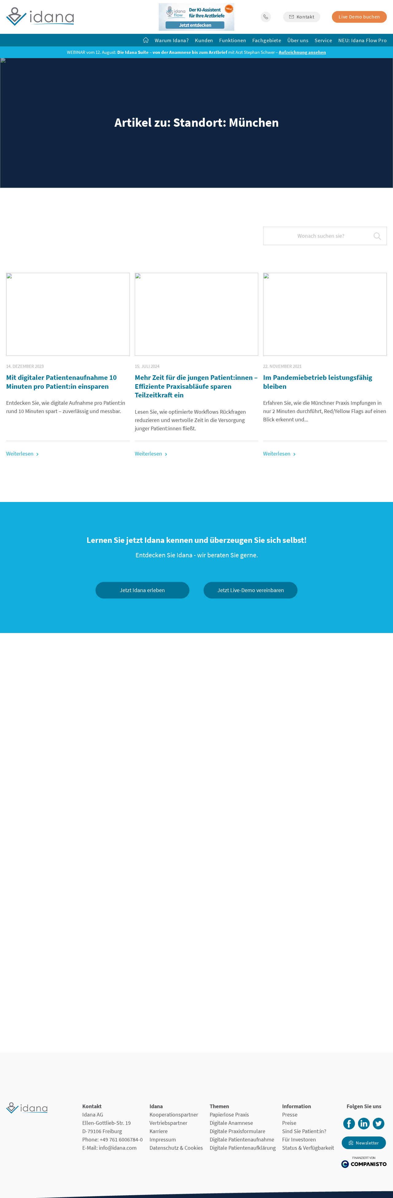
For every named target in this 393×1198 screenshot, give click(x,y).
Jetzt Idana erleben (142, 590)
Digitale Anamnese (231, 1122)
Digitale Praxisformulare (237, 1131)
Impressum (163, 1139)
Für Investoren (299, 1139)
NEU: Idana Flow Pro (362, 40)
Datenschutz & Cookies (176, 1147)
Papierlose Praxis (229, 1114)
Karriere (159, 1131)
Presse (290, 1114)
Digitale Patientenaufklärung (243, 1147)
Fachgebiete (266, 40)
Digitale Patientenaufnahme (242, 1139)
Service (323, 40)
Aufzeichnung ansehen (302, 52)
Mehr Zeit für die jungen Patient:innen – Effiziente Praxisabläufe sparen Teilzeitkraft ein (196, 386)
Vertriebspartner (168, 1122)
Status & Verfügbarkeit (308, 1147)
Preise (289, 1122)
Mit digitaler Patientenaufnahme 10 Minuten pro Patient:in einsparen (61, 382)
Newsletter (367, 1143)
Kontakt (305, 17)
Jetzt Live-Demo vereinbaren (250, 590)
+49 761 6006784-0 (121, 1139)
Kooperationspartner (174, 1114)
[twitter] (378, 1127)
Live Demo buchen (359, 17)
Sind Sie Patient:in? (304, 1131)
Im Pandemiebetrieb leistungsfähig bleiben (317, 382)
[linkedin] (364, 1127)
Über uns (298, 40)
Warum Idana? (172, 40)
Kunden (204, 40)
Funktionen (232, 40)
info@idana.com (118, 1147)
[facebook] (349, 1127)
